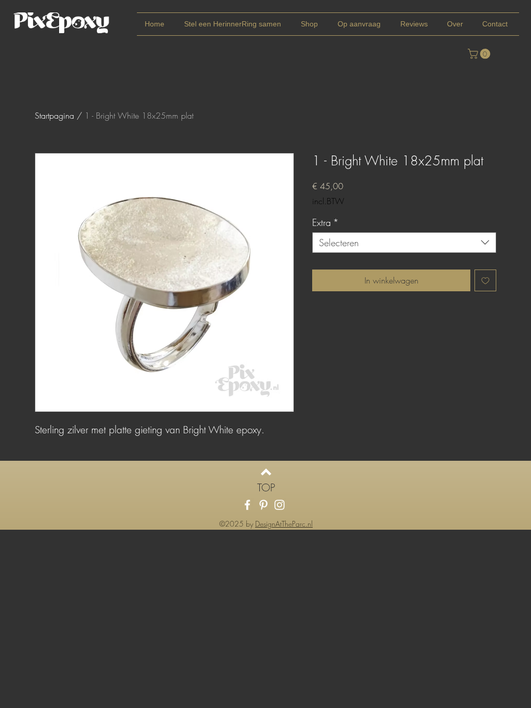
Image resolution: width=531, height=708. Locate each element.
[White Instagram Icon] (279, 505)
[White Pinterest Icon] (263, 505)
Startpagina (54, 115)
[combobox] (404, 242)
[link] (480, 54)
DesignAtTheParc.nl (284, 524)
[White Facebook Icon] (247, 505)
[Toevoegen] (485, 280)
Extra (325, 222)
